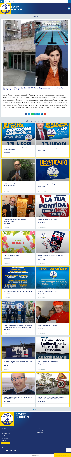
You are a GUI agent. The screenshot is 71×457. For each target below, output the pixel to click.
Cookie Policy (41, 433)
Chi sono (4, 428)
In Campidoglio (6, 433)
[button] (69, 1)
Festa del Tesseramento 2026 (47, 148)
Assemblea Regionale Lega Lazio (48, 184)
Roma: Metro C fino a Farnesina (48, 361)
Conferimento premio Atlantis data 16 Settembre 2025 (16, 220)
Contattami (5, 440)
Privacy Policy (41, 430)
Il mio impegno (6, 431)
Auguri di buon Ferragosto (12, 255)
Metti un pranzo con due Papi (47, 325)
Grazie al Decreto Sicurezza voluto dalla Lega (18, 291)
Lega (38, 428)
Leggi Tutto (7, 152)
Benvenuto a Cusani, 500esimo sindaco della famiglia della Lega (18, 398)
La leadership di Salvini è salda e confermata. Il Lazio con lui (18, 362)
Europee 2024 (5, 443)
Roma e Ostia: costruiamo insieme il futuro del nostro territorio (17, 148)
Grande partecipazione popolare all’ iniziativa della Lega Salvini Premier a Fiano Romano (18, 326)
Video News (5, 438)
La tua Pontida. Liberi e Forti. (47, 219)
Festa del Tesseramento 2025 (47, 291)
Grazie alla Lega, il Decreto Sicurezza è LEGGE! (50, 256)
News (3, 435)
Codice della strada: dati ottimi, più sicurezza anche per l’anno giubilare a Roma (52, 398)
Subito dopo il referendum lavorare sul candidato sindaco (16, 184)
